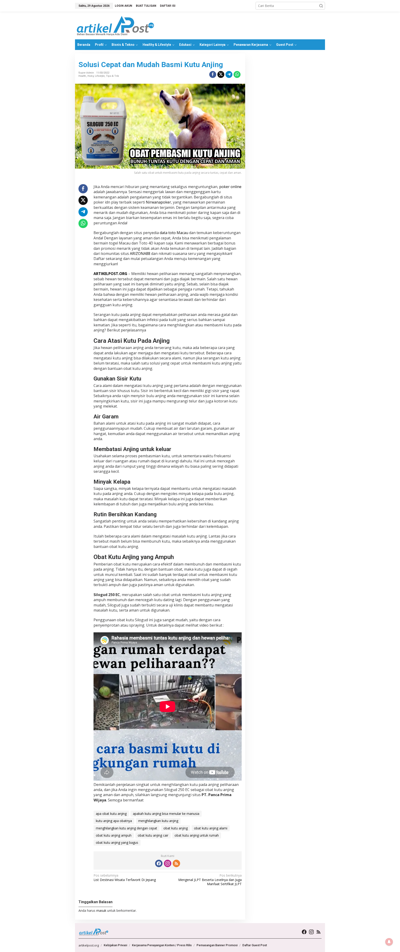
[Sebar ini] (212, 74)
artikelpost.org (88, 945)
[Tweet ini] (220, 74)
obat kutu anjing (175, 828)
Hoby (91, 75)
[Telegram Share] (228, 74)
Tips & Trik (112, 75)
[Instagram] (167, 863)
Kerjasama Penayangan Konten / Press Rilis (162, 945)
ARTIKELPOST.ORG (110, 273)
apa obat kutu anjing (111, 813)
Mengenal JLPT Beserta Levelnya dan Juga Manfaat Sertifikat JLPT (209, 879)
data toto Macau (174, 232)
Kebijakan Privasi (115, 945)
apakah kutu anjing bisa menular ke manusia (166, 813)
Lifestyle (100, 75)
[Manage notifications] (389, 942)
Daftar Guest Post (254, 945)
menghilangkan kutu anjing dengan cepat (126, 828)
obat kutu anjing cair (153, 835)
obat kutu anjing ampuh (113, 835)
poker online (230, 186)
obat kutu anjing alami (210, 828)
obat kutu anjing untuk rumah (197, 835)
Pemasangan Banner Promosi (217, 945)
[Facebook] (158, 863)
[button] (321, 6)
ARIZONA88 (140, 253)
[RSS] (176, 863)
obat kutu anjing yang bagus (117, 842)
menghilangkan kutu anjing (158, 821)
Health (82, 75)
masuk (101, 910)
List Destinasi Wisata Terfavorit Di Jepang (125, 877)
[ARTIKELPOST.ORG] (115, 25)
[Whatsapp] (237, 74)
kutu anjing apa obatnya (114, 821)
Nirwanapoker (158, 202)
